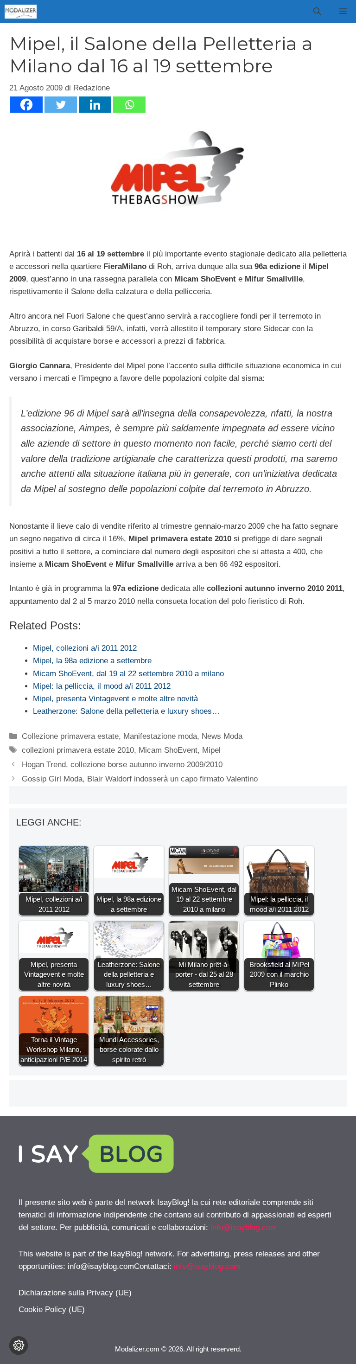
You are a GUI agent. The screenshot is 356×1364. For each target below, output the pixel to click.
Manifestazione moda (160, 736)
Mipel (211, 750)
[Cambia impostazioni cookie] (18, 1345)
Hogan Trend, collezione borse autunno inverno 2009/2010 (122, 764)
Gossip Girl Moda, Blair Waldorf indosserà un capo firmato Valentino (140, 779)
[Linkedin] (95, 104)
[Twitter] (60, 104)
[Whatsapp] (129, 104)
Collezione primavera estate (70, 736)
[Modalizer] (21, 11)
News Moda (222, 736)
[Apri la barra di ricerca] (317, 11)
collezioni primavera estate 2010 (78, 750)
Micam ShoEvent (168, 750)
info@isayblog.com (243, 1227)
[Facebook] (26, 104)
